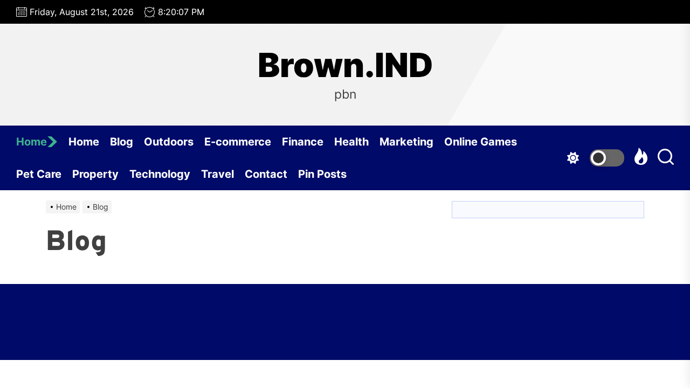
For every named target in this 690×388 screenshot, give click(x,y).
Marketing (406, 141)
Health (351, 141)
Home (31, 141)
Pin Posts (322, 174)
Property (95, 174)
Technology (159, 174)
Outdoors (169, 141)
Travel (217, 174)
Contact (266, 174)
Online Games (480, 141)
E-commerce (237, 141)
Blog (121, 141)
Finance (302, 141)
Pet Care (38, 174)
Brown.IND (345, 65)
